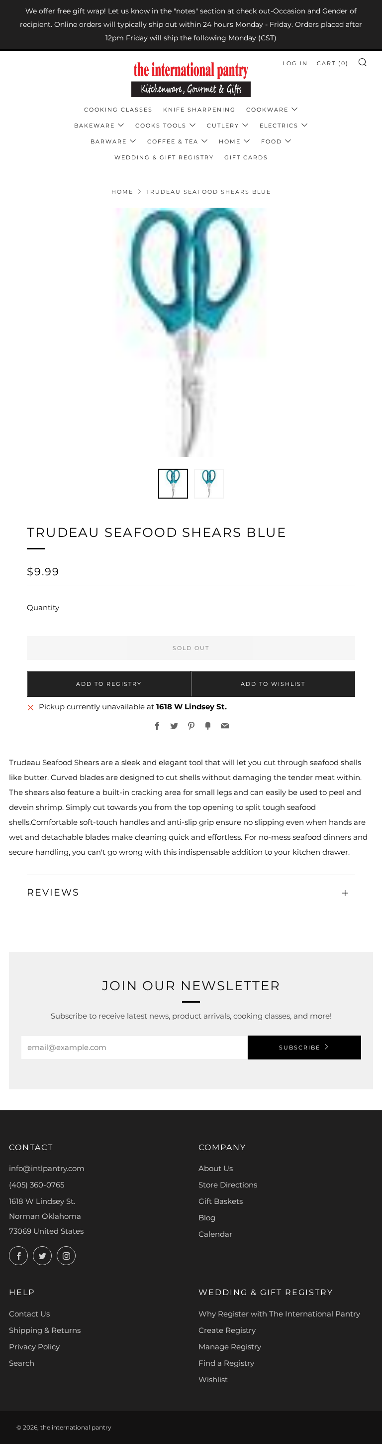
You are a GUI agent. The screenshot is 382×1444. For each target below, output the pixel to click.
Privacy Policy (34, 1346)
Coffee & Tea (172, 141)
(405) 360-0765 (36, 1184)
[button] (173, 484)
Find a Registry (226, 1363)
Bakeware (94, 125)
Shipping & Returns (45, 1330)
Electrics (279, 125)
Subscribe (299, 1047)
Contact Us (29, 1313)
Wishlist (213, 1379)
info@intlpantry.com (47, 1168)
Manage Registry (229, 1346)
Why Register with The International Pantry (279, 1313)
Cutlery (223, 125)
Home (230, 141)
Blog (206, 1217)
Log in (295, 63)
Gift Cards (246, 157)
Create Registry (227, 1330)
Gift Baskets (220, 1201)
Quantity (43, 607)
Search (21, 1363)
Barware (109, 141)
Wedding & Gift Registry (164, 157)
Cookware (267, 109)
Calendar (215, 1234)
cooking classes (118, 109)
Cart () (333, 63)
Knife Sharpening (199, 109)
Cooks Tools (161, 125)
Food (271, 141)
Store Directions (227, 1184)
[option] (191, 332)
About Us (215, 1168)
